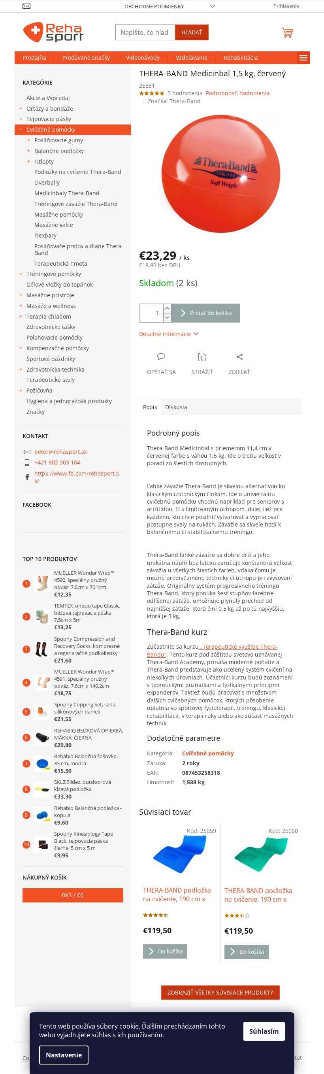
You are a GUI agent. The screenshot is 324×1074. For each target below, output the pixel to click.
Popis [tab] (150, 407)
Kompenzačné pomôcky (57, 348)
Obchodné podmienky (154, 6)
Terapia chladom (48, 316)
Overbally (47, 182)
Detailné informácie (165, 334)
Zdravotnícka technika (55, 369)
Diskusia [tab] (176, 407)
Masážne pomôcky (58, 214)
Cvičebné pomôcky (50, 129)
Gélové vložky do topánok (59, 284)
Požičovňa (39, 390)
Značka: (174, 101)
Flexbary (45, 235)
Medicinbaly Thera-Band (67, 193)
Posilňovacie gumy (58, 140)
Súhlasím (264, 1031)
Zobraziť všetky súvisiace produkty (220, 992)
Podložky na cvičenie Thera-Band (77, 172)
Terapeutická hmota (60, 263)
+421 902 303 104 (57, 462)
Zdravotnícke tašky (50, 326)
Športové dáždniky (50, 358)
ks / (72, 895)
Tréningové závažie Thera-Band (76, 204)
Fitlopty (44, 161)
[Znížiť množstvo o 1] (167, 317)
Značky (35, 411)
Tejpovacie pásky (48, 119)
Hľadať (191, 32)
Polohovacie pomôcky (54, 337)
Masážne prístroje (50, 295)
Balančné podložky (59, 151)
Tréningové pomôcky (53, 273)
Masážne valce (53, 224)
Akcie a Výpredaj (48, 98)
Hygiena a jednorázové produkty (69, 401)
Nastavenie (64, 1055)
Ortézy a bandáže (49, 108)
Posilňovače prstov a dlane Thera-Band (79, 249)
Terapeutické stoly (50, 379)
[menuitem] (34, 57)
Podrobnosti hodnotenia (238, 93)
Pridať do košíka (211, 313)
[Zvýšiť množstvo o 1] (167, 308)
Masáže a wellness (51, 306)
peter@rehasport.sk (60, 451)
